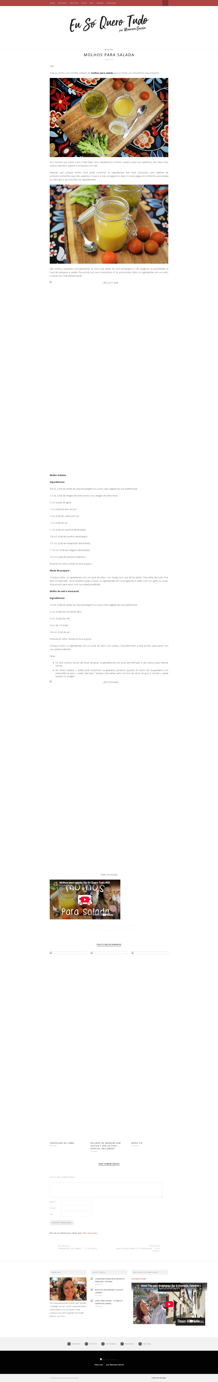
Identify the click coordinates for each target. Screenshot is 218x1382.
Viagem (100, 3)
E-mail (53, 1208)
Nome (53, 1202)
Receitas (74, 3)
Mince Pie (137, 1143)
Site (51, 1214)
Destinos (62, 3)
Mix (91, 3)
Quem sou (111, 3)
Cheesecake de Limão (62, 1143)
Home (52, 3)
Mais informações (90, 1233)
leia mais (61, 1316)
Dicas (84, 3)
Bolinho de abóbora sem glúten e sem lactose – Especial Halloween (106, 1146)
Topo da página (159, 1378)
